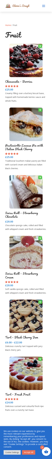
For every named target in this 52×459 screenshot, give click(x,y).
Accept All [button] (28, 452)
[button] (12, 86)
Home (8, 25)
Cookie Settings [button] (12, 452)
